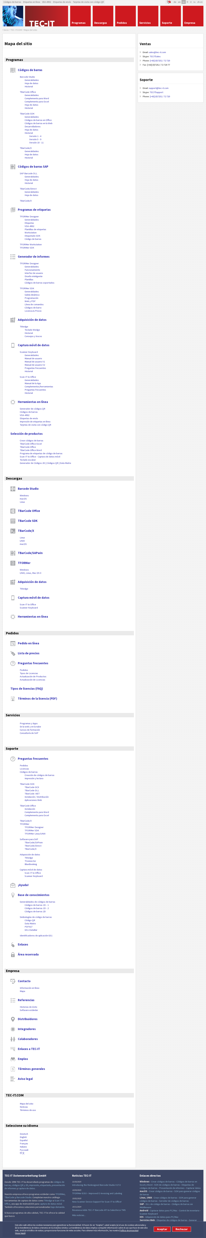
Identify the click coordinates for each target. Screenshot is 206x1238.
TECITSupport (156, 92)
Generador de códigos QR (32, 408)
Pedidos (12, 633)
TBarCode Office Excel (31, 443)
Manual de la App (33, 383)
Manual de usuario (33, 358)
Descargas (14, 478)
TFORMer (24, 563)
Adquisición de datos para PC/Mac (161, 1216)
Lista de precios (28, 653)
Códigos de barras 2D (35, 911)
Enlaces (23, 944)
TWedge (24, 326)
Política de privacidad (128, 1230)
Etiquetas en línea (31, 1)
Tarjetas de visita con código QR (88, 1)
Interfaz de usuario (34, 273)
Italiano (23, 1146)
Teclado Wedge (32, 329)
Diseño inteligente (33, 276)
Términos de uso (28, 1110)
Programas (14, 59)
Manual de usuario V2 (35, 364)
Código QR (30, 920)
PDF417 (28, 926)
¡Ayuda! (23, 885)
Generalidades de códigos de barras (37, 901)
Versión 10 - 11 (36, 142)
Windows (24, 495)
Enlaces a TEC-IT (29, 1049)
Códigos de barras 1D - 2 (37, 908)
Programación (31, 298)
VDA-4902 (46, 1)
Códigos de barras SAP (33, 166)
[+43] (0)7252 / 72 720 (160, 60)
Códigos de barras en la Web (38, 123)
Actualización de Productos (33, 676)
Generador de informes (34, 256)
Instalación (30, 808)
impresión (34, 1185)
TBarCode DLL (32, 790)
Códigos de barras (12, 1)
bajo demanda (57, 1207)
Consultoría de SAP (29, 733)
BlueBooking (31, 864)
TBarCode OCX (32, 787)
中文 (22, 1153)
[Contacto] (169, 2)
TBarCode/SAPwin (30, 553)
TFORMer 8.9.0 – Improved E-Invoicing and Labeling (97, 1193)
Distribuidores (27, 1019)
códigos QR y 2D (20, 1185)
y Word (148, 1184)
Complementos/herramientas (39, 386)
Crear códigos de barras (31, 440)
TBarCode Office (28, 91)
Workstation (31, 232)
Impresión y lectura (34, 778)
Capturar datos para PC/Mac (163, 1210)
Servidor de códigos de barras (174, 1200)
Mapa (22, 991)
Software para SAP (29, 839)
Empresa (12, 970)
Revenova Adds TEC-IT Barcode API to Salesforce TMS (99, 1210)
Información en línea (29, 987)
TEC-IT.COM (15, 1095)
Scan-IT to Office (28, 376)
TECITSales (155, 56)
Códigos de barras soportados (39, 282)
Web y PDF (30, 301)
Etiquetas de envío (62, 1)
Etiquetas (29, 222)
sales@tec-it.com (157, 52)
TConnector (30, 861)
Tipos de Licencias (29, 673)
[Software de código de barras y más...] (13, 16)
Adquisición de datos (32, 320)
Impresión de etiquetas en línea (35, 421)
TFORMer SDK (27, 247)
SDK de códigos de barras (167, 1184)
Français (24, 1143)
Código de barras (33, 239)
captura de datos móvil (51, 1203)
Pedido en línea (28, 643)
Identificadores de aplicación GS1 (36, 935)
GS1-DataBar (31, 929)
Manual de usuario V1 (35, 361)
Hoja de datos (31, 83)
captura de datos (26, 1188)
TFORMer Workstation (31, 244)
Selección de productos (26, 434)
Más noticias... (79, 1215)
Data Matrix (30, 923)
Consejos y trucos (33, 336)
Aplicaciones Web (33, 800)
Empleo (23, 1059)
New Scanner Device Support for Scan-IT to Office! (97, 1201)
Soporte (12, 748)
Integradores (27, 1029)
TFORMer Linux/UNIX (35, 833)
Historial (29, 86)
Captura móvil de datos (33, 345)
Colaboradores (28, 1039)
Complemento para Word (37, 98)
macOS (23, 498)
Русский (24, 1149)
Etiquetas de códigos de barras (172, 1220)
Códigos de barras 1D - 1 (37, 905)
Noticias (24, 1106)
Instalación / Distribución (37, 796)
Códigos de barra (33, 307)
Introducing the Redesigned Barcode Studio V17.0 (96, 1185)
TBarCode (9, 1197)
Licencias (24, 768)
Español (24, 1140)
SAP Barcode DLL (28, 173)
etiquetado (45, 1185)
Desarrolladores (33, 126)
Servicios (13, 715)
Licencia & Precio (33, 310)
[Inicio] (46, 16)
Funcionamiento (32, 269)
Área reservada (28, 954)
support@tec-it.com (159, 88)
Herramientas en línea (33, 402)
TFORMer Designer (29, 216)
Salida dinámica (32, 294)
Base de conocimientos (33, 895)
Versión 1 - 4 (35, 136)
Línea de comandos (34, 304)
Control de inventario (189, 1210)
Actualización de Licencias (32, 679)
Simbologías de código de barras (36, 917)
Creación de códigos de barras (39, 775)
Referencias (26, 1000)
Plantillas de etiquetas (35, 229)
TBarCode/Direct (28, 188)
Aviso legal (20, 1233)
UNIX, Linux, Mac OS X (30, 573)
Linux (22, 501)
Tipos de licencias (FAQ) (26, 688)
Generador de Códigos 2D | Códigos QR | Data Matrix (45, 463)
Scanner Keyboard (29, 352)
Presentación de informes (171, 1188)
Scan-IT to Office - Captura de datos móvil (40, 456)
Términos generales (31, 1069)
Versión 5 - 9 (35, 139)
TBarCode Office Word (31, 450)
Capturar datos (193, 1188)
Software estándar (29, 1010)
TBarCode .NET (32, 793)
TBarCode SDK (27, 113)
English (23, 1137)
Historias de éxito (28, 1006)
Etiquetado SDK (32, 235)
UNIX (22, 540)
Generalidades (32, 80)
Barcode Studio (27, 76)
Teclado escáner (28, 459)
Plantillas (29, 279)
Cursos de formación (30, 729)
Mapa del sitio (26, 1103)
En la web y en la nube (30, 726)
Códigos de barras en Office (38, 120)
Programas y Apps (29, 723)
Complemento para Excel (37, 101)
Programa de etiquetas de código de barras (41, 453)
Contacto (24, 981)
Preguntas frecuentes (35, 368)
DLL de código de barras (158, 1204)
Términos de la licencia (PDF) (37, 698)
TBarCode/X (26, 148)
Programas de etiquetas (34, 210)
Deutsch (24, 1133)
